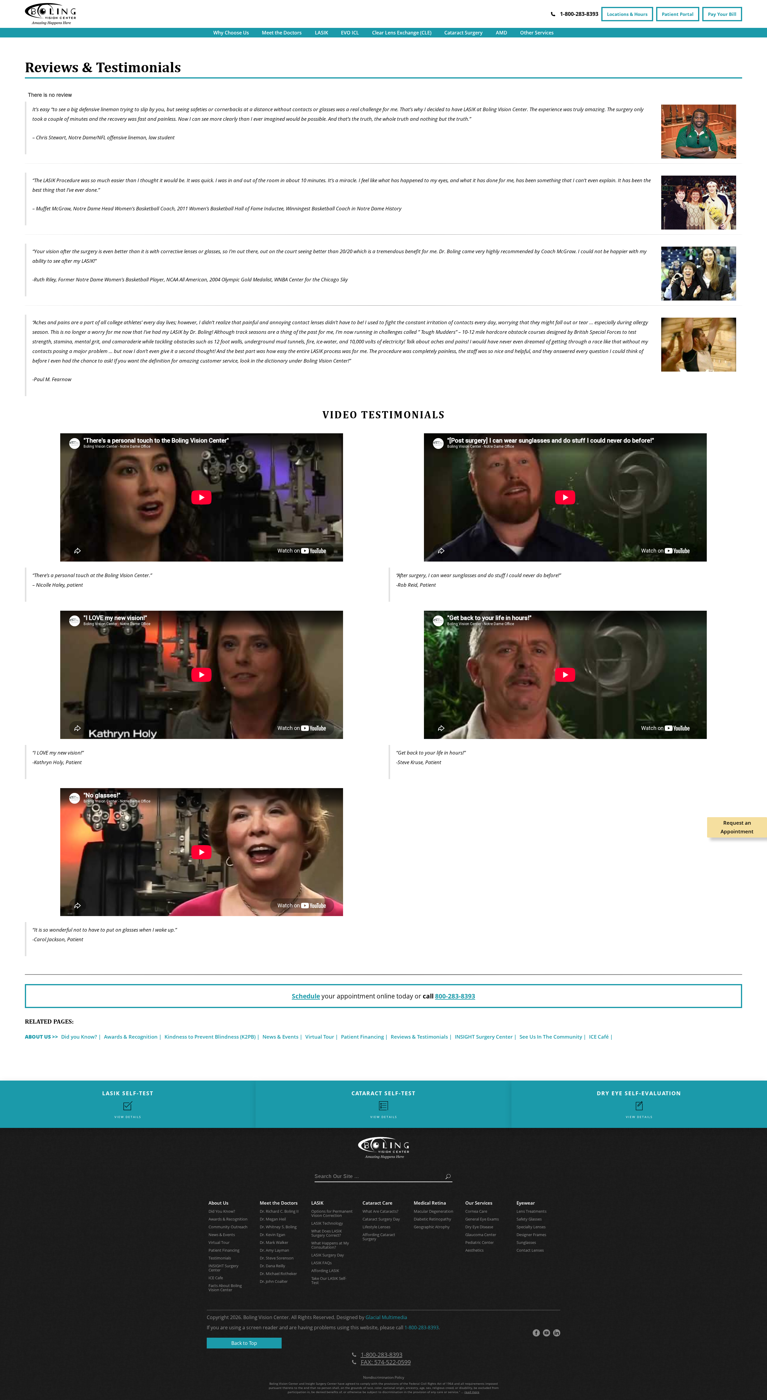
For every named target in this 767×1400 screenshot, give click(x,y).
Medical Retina (430, 1203)
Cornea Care (476, 1211)
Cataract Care (377, 1203)
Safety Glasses (529, 1219)
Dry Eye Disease (479, 1227)
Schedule (306, 996)
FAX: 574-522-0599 (386, 1362)
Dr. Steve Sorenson (277, 1258)
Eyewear (526, 1203)
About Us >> (41, 1036)
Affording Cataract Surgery (379, 1236)
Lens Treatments (531, 1211)
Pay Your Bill (722, 14)
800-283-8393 (455, 996)
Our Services (478, 1203)
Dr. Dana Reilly (272, 1266)
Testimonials (220, 1258)
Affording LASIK (325, 1270)
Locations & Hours (627, 14)
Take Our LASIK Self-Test (328, 1280)
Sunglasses (526, 1242)
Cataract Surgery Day (381, 1219)
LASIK (321, 32)
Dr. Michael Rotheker (278, 1273)
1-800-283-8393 (421, 1327)
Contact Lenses (530, 1250)
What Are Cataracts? (380, 1211)
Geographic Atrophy (432, 1227)
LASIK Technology (327, 1223)
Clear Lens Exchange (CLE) (401, 32)
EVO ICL (350, 32)
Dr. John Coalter (274, 1281)
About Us (218, 1203)
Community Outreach (228, 1227)
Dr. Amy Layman (274, 1250)
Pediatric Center (479, 1242)
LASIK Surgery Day (327, 1255)
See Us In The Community (551, 1036)
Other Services (537, 32)
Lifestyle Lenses (376, 1227)
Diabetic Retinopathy (432, 1219)
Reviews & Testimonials (419, 1036)
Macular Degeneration (433, 1211)
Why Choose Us (231, 32)
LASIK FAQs (321, 1263)
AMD (501, 32)
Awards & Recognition (131, 1036)
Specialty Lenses (531, 1227)
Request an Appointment (737, 827)
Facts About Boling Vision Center (225, 1287)
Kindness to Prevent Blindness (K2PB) (210, 1036)
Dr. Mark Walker (274, 1242)
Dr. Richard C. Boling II (279, 1211)
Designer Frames (531, 1234)
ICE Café (599, 1036)
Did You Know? (222, 1211)
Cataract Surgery (463, 32)
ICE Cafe (216, 1278)
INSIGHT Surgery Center (484, 1036)
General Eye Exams (482, 1219)
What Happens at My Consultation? (330, 1245)
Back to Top (244, 1343)
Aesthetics (474, 1250)
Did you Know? (79, 1036)
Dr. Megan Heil (273, 1219)
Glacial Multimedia (386, 1317)
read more (471, 1392)
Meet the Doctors (282, 32)
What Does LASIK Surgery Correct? (326, 1233)
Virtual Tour (319, 1036)
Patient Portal (678, 14)
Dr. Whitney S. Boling (278, 1227)
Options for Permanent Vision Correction (332, 1213)
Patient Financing (362, 1036)
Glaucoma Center (480, 1234)
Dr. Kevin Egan (272, 1234)
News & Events (280, 1036)
